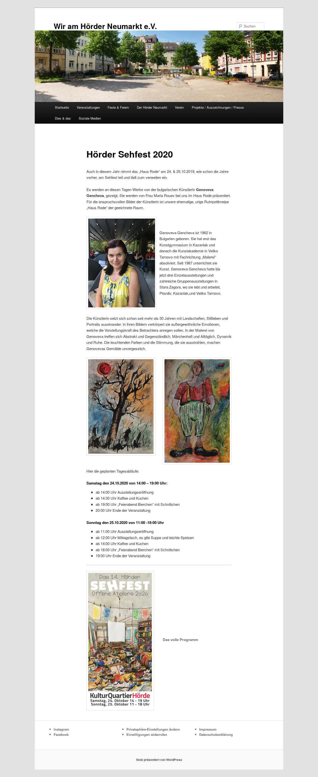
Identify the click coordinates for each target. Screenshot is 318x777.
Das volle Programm (180, 639)
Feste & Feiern (118, 107)
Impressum (208, 729)
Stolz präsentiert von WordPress (159, 759)
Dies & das (63, 118)
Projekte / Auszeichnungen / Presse (218, 107)
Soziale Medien (90, 118)
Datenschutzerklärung (216, 734)
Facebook (61, 734)
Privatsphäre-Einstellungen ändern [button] (153, 729)
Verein (179, 107)
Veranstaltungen (88, 107)
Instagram (61, 729)
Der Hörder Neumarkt (152, 107)
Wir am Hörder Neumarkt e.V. (105, 26)
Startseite (62, 107)
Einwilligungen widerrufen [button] (146, 734)
